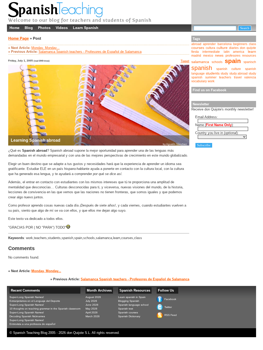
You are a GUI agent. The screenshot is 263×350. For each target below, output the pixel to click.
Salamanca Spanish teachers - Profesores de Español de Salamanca (90, 52)
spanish (201, 68)
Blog (29, 28)
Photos (44, 28)
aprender (209, 44)
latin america (234, 52)
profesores (233, 55)
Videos (62, 28)
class (252, 44)
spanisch (249, 62)
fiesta (195, 52)
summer (211, 77)
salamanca (200, 62)
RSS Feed (170, 315)
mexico (208, 55)
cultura (210, 48)
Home (15, 28)
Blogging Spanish (128, 301)
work (211, 81)
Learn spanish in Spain (132, 297)
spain (233, 60)
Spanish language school (133, 304)
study (224, 73)
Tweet (185, 61)
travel (238, 77)
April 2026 (92, 312)
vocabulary (199, 81)
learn (252, 52)
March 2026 (93, 316)
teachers (225, 77)
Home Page (18, 38)
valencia (250, 77)
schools (217, 62)
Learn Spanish (85, 28)
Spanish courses (128, 312)
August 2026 (93, 297)
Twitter (168, 307)
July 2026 (91, 301)
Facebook (170, 299)
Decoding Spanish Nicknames (27, 316)
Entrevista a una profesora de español (32, 324)
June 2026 (92, 304)
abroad (196, 44)
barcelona (225, 44)
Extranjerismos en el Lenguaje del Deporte (35, 301)
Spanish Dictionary (129, 316)
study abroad (238, 73)
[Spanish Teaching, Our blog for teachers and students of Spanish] (81, 21)
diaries (234, 48)
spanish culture (228, 69)
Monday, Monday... (45, 48)
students (213, 73)
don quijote (248, 48)
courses (197, 48)
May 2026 (91, 308)
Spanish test (125, 308)
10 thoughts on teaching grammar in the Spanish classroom (45, 308)
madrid (196, 55)
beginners (240, 44)
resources (249, 55)
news (219, 55)
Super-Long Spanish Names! (27, 297)
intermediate (211, 52)
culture (222, 48)
